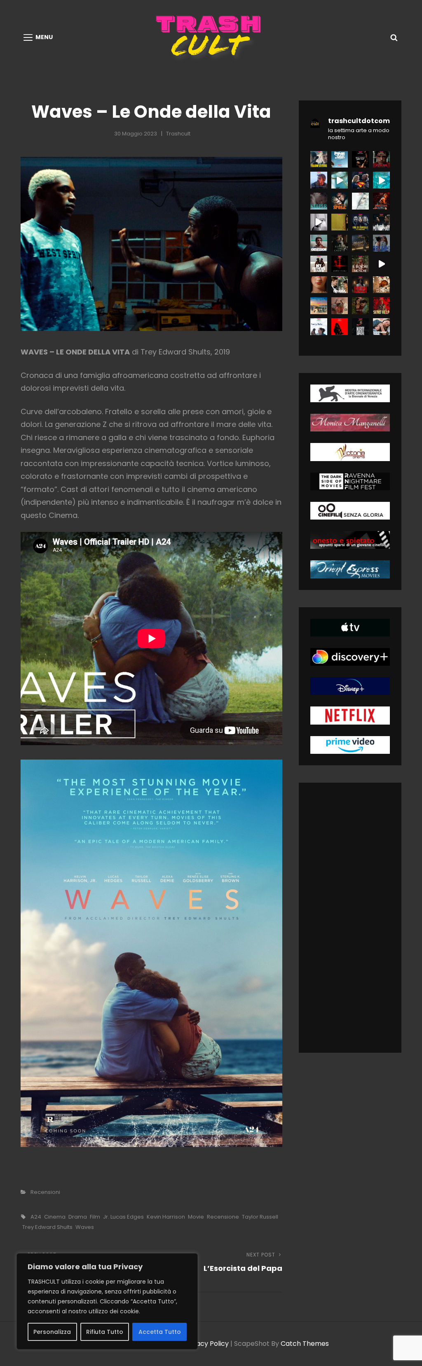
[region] (107, 1301)
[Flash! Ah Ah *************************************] (381, 201)
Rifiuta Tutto (104, 1332)
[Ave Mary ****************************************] (381, 222)
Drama (77, 1217)
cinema (55, 1217)
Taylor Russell (260, 1217)
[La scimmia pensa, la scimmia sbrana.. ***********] (339, 326)
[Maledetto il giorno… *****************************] (339, 284)
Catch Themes (305, 1343)
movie (196, 1217)
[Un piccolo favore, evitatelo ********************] (360, 222)
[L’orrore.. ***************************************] (360, 264)
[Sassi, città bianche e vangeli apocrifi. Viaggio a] (381, 264)
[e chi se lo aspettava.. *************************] (339, 222)
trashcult (178, 134)
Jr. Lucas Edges (123, 1217)
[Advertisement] (355, 919)
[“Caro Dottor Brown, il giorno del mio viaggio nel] (318, 222)
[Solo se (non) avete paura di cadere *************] (339, 243)
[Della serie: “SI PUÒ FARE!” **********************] (339, 201)
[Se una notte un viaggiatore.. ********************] (318, 305)
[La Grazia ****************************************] (318, 284)
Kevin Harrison (166, 1217)
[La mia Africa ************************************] (318, 264)
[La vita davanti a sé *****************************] (318, 326)
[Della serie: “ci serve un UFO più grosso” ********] (360, 201)
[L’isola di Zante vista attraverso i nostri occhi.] (381, 180)
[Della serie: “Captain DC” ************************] (360, 180)
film (95, 1217)
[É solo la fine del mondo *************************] (381, 326)
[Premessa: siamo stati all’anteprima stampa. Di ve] (381, 159)
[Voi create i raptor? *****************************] (339, 159)
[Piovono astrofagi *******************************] (381, 284)
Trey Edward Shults (47, 1227)
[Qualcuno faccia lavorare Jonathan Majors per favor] (360, 159)
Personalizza (52, 1332)
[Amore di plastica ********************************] (339, 305)
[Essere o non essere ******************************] (360, 305)
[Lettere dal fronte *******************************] (318, 159)
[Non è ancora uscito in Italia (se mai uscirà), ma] (339, 264)
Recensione (223, 1217)
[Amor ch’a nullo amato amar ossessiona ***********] (318, 243)
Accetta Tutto (159, 1332)
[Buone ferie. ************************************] (381, 305)
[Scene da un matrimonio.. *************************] (360, 284)
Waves (84, 1227)
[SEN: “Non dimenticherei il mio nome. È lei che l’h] (339, 180)
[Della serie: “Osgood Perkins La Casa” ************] (318, 201)
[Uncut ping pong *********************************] (360, 326)
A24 (35, 1217)
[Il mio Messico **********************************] (381, 243)
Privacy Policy (206, 1343)
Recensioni (45, 1192)
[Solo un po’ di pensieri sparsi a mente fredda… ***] (360, 243)
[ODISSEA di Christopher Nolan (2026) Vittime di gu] (318, 180)
